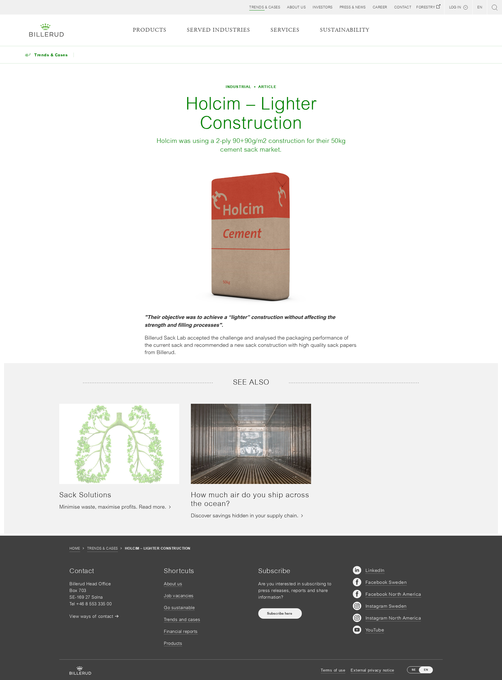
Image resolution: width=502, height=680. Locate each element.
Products (173, 643)
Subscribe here (280, 613)
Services (285, 30)
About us (173, 583)
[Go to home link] (46, 30)
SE (414, 669)
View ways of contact (91, 616)
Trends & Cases (102, 548)
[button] (296, 7)
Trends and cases (182, 619)
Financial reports (181, 631)
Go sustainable (179, 607)
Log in (455, 7)
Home (74, 548)
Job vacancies (179, 595)
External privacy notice (372, 670)
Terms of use (333, 670)
